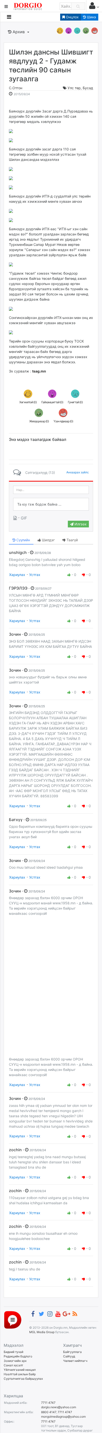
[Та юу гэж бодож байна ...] (51, 504)
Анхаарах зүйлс (77, 472)
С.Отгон (15, 88)
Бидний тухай (13, 1352)
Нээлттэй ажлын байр (20, 1374)
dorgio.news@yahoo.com (58, 1407)
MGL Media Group (41, 1332)
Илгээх (80, 524)
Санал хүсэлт (13, 1365)
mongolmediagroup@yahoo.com (63, 1416)
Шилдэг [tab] (48, 540)
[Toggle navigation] (9, 17)
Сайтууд (69, 1356)
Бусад (88, 88)
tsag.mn (39, 371)
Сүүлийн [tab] (22, 540)
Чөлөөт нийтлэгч (75, 1361)
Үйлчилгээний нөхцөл (20, 1370)
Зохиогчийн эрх (15, 1361)
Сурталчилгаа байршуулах (23, 1378)
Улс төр (74, 88)
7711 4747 (48, 1402)
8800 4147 (48, 1412)
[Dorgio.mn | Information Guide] (13, 1319)
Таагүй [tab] (72, 540)
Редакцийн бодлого (18, 1356)
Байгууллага (72, 1352)
